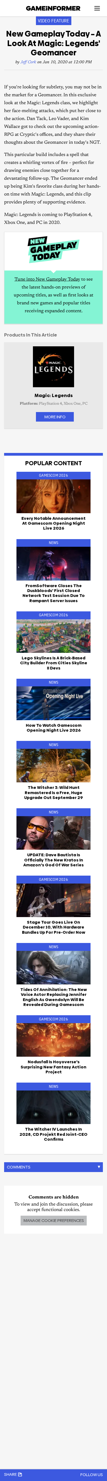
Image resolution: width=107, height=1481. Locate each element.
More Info (55, 417)
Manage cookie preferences (53, 1220)
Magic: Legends (54, 395)
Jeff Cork (28, 62)
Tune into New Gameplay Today (47, 279)
